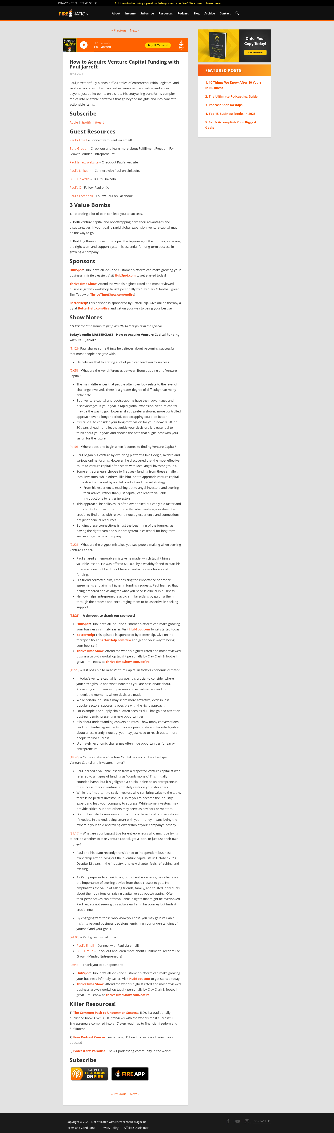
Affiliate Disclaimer (136, 1128)
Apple (74, 122)
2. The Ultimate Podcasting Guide (231, 96)
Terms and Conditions (80, 1128)
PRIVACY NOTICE (67, 3)
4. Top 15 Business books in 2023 (230, 114)
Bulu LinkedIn (80, 179)
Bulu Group (78, 148)
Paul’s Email (78, 140)
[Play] (84, 45)
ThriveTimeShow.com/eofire (112, 294)
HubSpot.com (125, 275)
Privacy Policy (109, 1128)
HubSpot (76, 270)
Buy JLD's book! (158, 45)
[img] (181, 47)
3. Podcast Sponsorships (223, 105)
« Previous (118, 30)
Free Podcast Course (89, 1037)
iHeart (99, 122)
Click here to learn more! (205, 3)
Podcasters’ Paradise (89, 1051)
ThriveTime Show (83, 284)
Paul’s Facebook (81, 196)
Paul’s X (75, 187)
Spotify (86, 122)
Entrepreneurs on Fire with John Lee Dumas (73, 13)
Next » (134, 30)
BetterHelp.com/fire (93, 308)
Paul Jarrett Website (84, 162)
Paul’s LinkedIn (80, 171)
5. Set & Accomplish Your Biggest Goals (230, 125)
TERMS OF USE (88, 3)
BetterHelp (78, 303)
